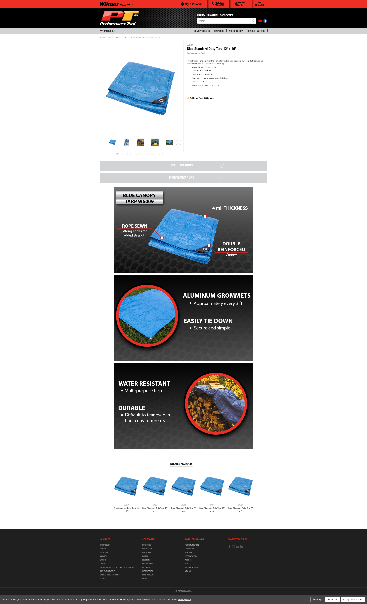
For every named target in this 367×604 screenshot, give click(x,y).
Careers (103, 564)
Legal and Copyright (107, 571)
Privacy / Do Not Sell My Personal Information (117, 567)
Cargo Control (148, 564)
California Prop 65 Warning (202, 98)
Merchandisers (148, 575)
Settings (317, 599)
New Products (202, 31)
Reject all (332, 599)
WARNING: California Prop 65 (110, 575)
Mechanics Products (192, 567)
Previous (102, 142)
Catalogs (219, 31)
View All (188, 571)
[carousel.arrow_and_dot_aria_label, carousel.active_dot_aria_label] (117, 154)
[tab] (183, 166)
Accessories (146, 567)
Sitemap (102, 579)
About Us (103, 560)
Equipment (146, 560)
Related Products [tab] (181, 464)
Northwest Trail (191, 556)
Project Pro (189, 549)
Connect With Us (256, 31)
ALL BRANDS (259, 4)
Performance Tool (192, 545)
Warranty (103, 556)
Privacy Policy (184, 599)
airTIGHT (188, 560)
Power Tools (147, 549)
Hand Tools (146, 545)
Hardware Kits (147, 571)
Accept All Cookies (353, 599)
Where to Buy (236, 31)
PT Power (188, 553)
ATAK (186, 564)
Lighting (145, 556)
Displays (145, 579)
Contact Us (104, 553)
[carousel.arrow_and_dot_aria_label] (122, 154)
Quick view (126, 498)
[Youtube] (260, 21)
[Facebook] (265, 21)
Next (178, 142)
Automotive (146, 553)
